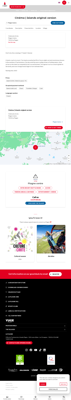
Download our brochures (18, 287)
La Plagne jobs (13, 297)
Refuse (63, 384)
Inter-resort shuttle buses (30, 188)
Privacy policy (9, 385)
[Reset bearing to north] (69, 161)
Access (47, 188)
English (59, 2)
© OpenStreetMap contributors (59, 164)
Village (45, 28)
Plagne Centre (57, 122)
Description (18, 28)
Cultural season (20, 256)
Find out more (57, 23)
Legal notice (9, 383)
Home (17, 10)
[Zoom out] (69, 158)
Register (56, 274)
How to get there (54, 127)
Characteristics (28, 28)
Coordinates (9, 28)
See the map (11, 42)
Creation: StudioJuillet (12, 387)
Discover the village (36, 203)
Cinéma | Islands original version (47, 10)
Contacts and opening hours (20, 343)
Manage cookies (10, 389)
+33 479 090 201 (35, 200)
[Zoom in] (69, 155)
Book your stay (16, 7)
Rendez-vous (25, 10)
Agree (43, 384)
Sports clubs (13, 306)
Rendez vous (34, 10)
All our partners (14, 315)
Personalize (53, 389)
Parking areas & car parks (24, 192)
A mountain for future (16, 282)
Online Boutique (14, 292)
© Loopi (69, 164)
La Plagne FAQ (13, 301)
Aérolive (51, 256)
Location (38, 28)
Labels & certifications (16, 311)
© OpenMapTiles (48, 164)
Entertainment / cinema (47, 192)
